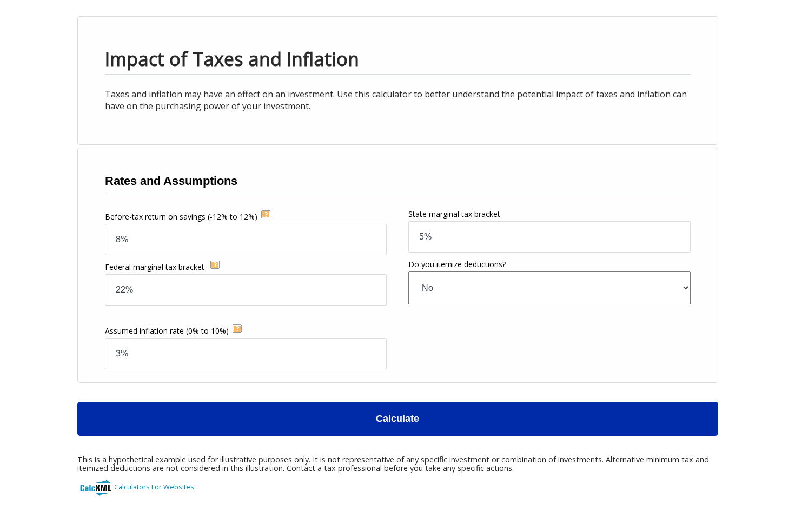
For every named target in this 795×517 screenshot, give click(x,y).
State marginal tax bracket (454, 214)
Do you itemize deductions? (457, 264)
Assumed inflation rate (167, 331)
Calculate (397, 418)
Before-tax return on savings (181, 216)
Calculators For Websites (154, 487)
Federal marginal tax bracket (156, 267)
